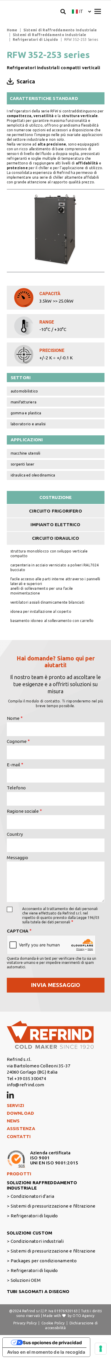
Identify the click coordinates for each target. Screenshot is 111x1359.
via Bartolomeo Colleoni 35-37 (38, 1065)
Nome (13, 718)
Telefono (16, 787)
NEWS (13, 1120)
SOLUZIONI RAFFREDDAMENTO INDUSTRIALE (42, 1185)
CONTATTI (19, 1136)
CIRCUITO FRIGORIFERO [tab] (55, 510)
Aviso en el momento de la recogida (46, 1352)
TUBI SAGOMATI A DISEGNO (38, 1291)
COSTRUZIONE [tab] (55, 497)
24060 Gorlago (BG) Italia (32, 1071)
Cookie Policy (53, 1323)
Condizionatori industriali (37, 1241)
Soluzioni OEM (26, 1280)
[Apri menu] (97, 11)
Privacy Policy (25, 1323)
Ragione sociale (23, 811)
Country (15, 834)
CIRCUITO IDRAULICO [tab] (55, 538)
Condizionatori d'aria (32, 1196)
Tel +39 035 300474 (26, 1078)
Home (12, 30)
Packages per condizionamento (44, 1260)
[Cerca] (63, 11)
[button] (81, 11)
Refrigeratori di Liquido (35, 39)
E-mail (13, 764)
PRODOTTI (19, 1173)
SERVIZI (15, 1105)
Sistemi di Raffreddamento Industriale (60, 30)
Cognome (17, 741)
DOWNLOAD (20, 1113)
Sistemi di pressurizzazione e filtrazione (53, 1205)
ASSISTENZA (21, 1128)
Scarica (26, 81)
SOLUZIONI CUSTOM (29, 1232)
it (81, 11)
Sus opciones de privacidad (52, 1342)
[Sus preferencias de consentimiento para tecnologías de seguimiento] (100, 1348)
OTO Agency (83, 1316)
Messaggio (17, 857)
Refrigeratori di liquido (34, 1215)
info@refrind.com (25, 1084)
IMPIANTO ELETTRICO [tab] (55, 524)
